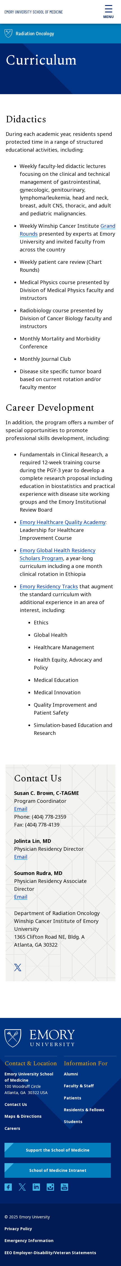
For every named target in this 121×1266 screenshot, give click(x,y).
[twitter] (23, 1189)
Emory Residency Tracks (49, 586)
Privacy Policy (18, 1228)
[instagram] (51, 1189)
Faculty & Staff (79, 1085)
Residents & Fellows (84, 1109)
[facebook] (9, 1189)
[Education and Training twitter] (17, 969)
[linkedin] (37, 1189)
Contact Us (16, 1104)
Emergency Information (29, 1240)
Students (73, 1121)
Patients (72, 1098)
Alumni (71, 1074)
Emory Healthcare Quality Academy (63, 522)
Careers (12, 1128)
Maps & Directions (23, 1116)
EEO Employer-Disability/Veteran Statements (50, 1252)
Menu (108, 16)
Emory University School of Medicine (34, 11)
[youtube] (64, 1189)
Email (20, 808)
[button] (58, 1150)
